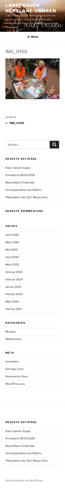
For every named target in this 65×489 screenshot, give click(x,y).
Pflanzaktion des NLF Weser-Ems (26, 197)
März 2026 (12, 242)
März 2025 (12, 264)
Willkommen (13, 339)
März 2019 (12, 301)
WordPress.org (15, 384)
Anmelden (12, 361)
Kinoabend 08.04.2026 (20, 175)
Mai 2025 (11, 249)
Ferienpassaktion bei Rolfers (23, 190)
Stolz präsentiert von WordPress (24, 480)
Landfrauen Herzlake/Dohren (30, 8)
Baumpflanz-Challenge (19, 182)
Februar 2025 (14, 272)
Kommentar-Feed (16, 376)
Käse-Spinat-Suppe (18, 167)
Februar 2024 (14, 279)
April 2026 (12, 235)
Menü (34, 36)
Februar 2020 (14, 294)
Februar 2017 (13, 309)
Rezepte (10, 331)
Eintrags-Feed (14, 369)
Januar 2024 (13, 287)
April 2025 (12, 257)
